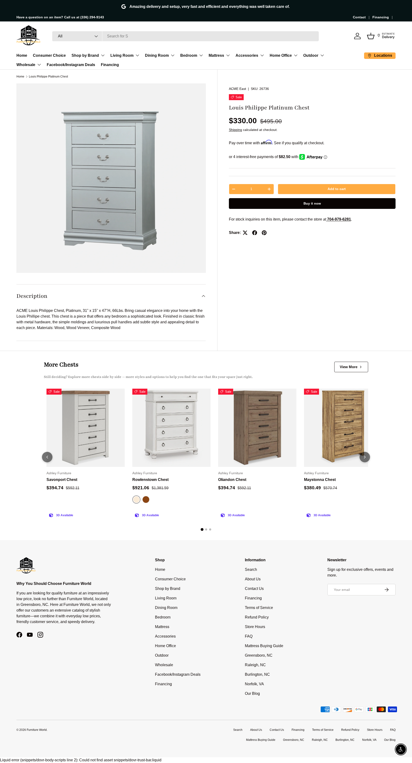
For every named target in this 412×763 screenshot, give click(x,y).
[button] (371, 36)
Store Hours (255, 627)
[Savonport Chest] (85, 428)
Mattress (216, 55)
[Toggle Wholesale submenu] (39, 64)
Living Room (122, 55)
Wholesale (25, 65)
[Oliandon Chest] (257, 428)
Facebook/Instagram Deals (71, 65)
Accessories (247, 55)
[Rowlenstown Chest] (171, 428)
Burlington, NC (257, 674)
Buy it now (312, 203)
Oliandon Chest (232, 480)
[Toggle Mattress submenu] (228, 55)
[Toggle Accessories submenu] (262, 55)
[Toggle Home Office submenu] (296, 55)
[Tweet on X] (245, 232)
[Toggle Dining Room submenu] (172, 55)
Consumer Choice (49, 55)
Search (251, 569)
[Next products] (365, 457)
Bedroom (188, 55)
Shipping (235, 130)
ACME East (237, 89)
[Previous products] (47, 457)
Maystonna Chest (320, 480)
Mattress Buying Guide (264, 646)
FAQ (248, 636)
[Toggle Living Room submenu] (137, 55)
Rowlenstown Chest (150, 480)
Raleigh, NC (255, 665)
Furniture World (37, 730)
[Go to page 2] (206, 529)
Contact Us (254, 589)
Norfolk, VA (254, 684)
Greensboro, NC (259, 655)
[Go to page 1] (202, 529)
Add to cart (337, 189)
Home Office (281, 55)
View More (348, 367)
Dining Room (157, 55)
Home (21, 55)
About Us (253, 579)
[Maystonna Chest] (343, 428)
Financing (380, 17)
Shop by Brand (85, 55)
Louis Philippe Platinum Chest (48, 76)
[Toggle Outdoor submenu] (322, 55)
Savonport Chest (61, 480)
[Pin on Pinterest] (264, 232)
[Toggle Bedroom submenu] (201, 55)
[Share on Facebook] (254, 232)
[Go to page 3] (210, 529)
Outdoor (310, 55)
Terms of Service (259, 608)
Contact (359, 17)
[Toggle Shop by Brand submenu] (103, 55)
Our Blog (252, 693)
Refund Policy (257, 617)
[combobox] (185, 36)
